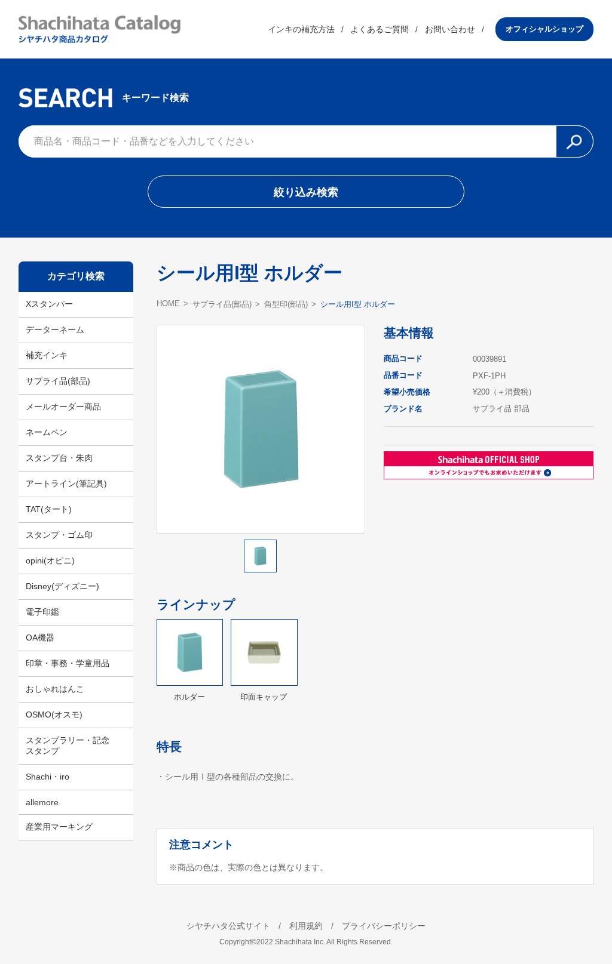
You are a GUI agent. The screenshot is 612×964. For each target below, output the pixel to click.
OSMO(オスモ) (54, 714)
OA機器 (40, 637)
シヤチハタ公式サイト (228, 926)
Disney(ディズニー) (62, 586)
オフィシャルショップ (544, 28)
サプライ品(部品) (58, 381)
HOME (168, 303)
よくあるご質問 (379, 29)
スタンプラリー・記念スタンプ (67, 745)
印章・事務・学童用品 (67, 663)
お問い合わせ (450, 29)
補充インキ (47, 355)
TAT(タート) (49, 509)
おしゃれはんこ (55, 689)
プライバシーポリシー (384, 926)
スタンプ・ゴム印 (59, 535)
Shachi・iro (47, 776)
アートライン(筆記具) (66, 483)
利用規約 (306, 926)
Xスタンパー (49, 304)
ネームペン (47, 432)
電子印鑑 (42, 612)
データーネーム (55, 329)
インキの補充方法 (301, 29)
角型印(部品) (286, 304)
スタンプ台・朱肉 (59, 458)
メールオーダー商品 (63, 406)
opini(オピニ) (50, 560)
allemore (42, 802)
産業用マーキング (59, 826)
